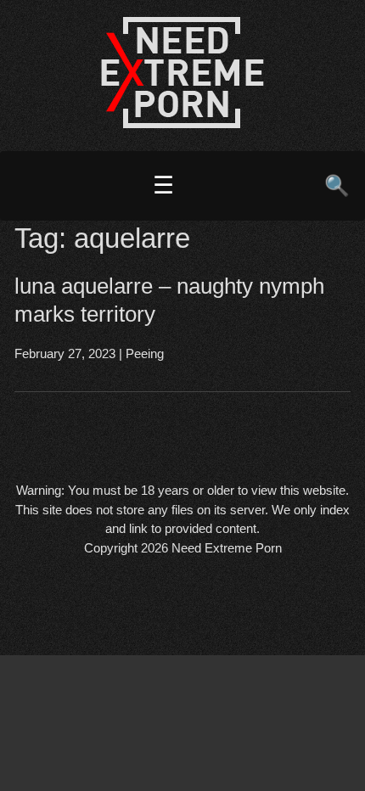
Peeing (145, 353)
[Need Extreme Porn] (182, 123)
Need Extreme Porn (226, 548)
